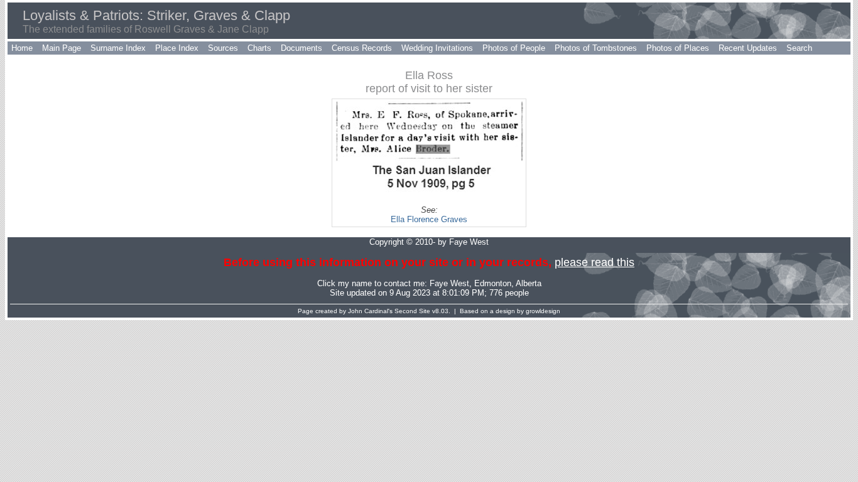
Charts (259, 48)
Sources (223, 48)
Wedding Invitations (437, 48)
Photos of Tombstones (596, 48)
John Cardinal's (370, 311)
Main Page (61, 48)
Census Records (362, 48)
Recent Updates (748, 48)
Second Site (412, 311)
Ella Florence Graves (429, 219)
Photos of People (513, 48)
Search (799, 48)
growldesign (543, 311)
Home (22, 48)
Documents (301, 48)
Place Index (176, 48)
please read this (594, 262)
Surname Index (118, 48)
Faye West (449, 283)
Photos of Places (677, 48)
